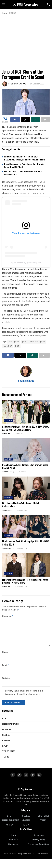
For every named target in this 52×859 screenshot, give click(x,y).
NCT (17, 346)
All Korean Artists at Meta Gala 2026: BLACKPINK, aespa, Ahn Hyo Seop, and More (24, 158)
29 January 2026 (20, 510)
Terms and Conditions (38, 844)
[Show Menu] (3, 4)
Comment (7, 616)
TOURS (5, 756)
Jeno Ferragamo (37, 341)
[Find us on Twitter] (19, 775)
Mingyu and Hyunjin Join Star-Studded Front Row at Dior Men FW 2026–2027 (25, 581)
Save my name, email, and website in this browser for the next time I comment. (24, 692)
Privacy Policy (38, 839)
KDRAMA (6, 740)
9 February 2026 (20, 472)
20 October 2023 (37, 83)
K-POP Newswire (25, 4)
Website (6, 678)
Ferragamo (14, 341)
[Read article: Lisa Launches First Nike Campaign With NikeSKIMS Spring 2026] (26, 526)
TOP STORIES (8, 751)
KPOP (5, 745)
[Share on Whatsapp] (35, 119)
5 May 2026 (18, 434)
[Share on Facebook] (15, 119)
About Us (13, 839)
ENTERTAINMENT (10, 724)
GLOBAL (6, 735)
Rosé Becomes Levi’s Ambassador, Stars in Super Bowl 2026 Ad (24, 165)
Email (5, 665)
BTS (4, 718)
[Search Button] (48, 4)
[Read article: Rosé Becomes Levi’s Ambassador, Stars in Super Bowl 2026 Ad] (26, 450)
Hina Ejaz (8, 434)
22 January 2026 (20, 587)
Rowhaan (8, 472)
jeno (24, 341)
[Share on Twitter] (25, 119)
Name (6, 652)
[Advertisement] (26, 42)
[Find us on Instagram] (26, 775)
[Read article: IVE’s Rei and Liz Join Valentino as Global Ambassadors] (26, 488)
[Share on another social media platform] (45, 119)
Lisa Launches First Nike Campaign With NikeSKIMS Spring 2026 (25, 543)
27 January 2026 (20, 549)
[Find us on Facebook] (12, 775)
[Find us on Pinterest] (32, 775)
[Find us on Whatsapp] (39, 775)
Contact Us (13, 844)
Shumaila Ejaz (18, 83)
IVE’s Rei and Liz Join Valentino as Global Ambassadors (23, 173)
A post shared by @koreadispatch (26, 263)
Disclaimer (39, 835)
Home (4, 13)
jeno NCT (8, 346)
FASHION (12, 13)
